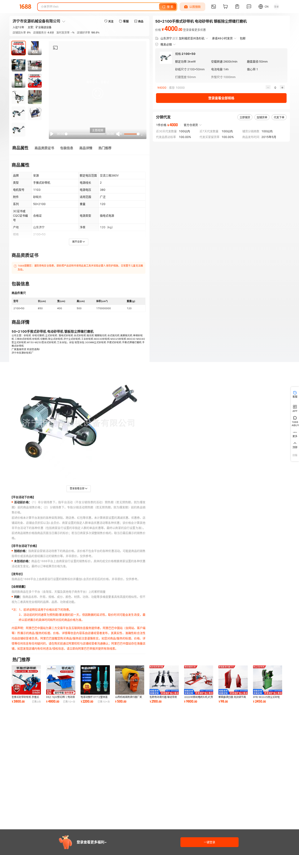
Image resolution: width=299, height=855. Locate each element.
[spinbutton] (275, 87)
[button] (98, 93)
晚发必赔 (166, 44)
